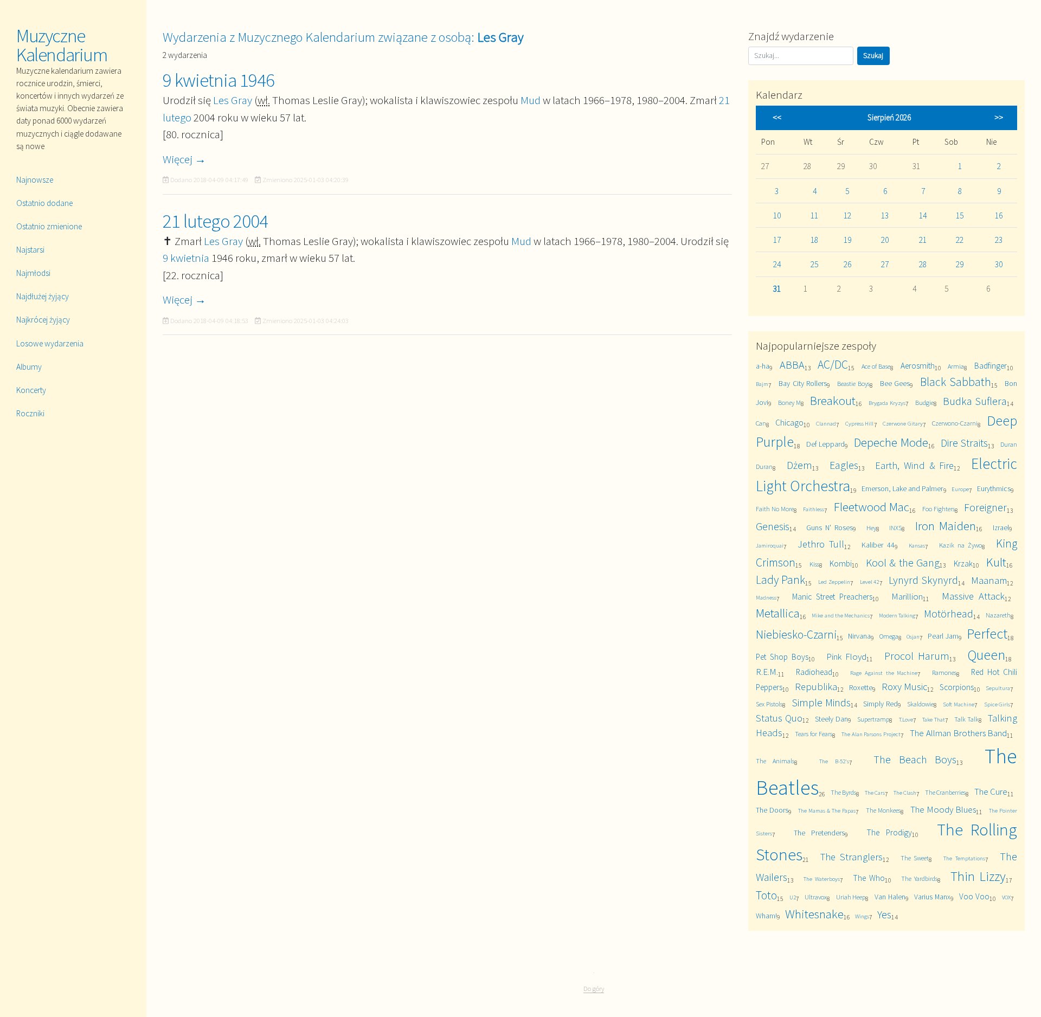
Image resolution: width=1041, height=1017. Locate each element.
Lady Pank (780, 579)
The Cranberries (945, 792)
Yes (884, 914)
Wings (862, 916)
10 (777, 215)
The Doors (772, 810)
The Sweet (915, 858)
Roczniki (30, 413)
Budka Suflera (975, 401)
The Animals (775, 761)
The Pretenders (819, 833)
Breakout (833, 400)
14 (923, 215)
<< (777, 117)
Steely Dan (831, 719)
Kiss (814, 564)
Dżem (799, 465)
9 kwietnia (186, 257)
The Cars (875, 792)
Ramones (944, 672)
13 (885, 215)
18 (814, 240)
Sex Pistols (769, 704)
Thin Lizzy (978, 876)
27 (885, 264)
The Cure (990, 791)
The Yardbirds (919, 878)
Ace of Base (876, 366)
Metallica (778, 613)
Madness (766, 597)
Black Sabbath (955, 382)
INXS (895, 528)
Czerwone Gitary (903, 423)
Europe (960, 489)
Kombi (841, 563)
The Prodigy (888, 832)
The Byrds (843, 792)
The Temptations (964, 858)
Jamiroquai (769, 545)
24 (777, 264)
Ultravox (816, 897)
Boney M (789, 402)
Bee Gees (895, 383)
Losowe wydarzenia (49, 343)
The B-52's (834, 761)
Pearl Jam (943, 636)
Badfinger (990, 366)
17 (777, 240)
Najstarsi (30, 249)
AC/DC (833, 364)
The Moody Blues (943, 809)
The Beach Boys (914, 759)
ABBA (792, 364)
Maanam (989, 580)
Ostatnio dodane (44, 203)
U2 (792, 897)
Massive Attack (973, 596)
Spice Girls (997, 704)
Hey (871, 528)
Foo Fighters (938, 509)
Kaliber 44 (878, 545)
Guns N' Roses (829, 527)
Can (761, 423)
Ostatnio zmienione (49, 226)
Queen (986, 655)
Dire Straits (964, 442)
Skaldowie (920, 704)
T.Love (906, 719)
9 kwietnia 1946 (218, 80)
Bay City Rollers (803, 383)
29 (959, 264)
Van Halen (890, 897)
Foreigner (985, 507)
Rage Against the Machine (884, 673)
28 (923, 264)
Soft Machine (958, 704)
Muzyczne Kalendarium (61, 45)
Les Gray (232, 100)
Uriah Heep (851, 897)
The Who (869, 878)
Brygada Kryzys (887, 403)
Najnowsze (34, 180)
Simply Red (880, 704)
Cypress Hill (859, 423)
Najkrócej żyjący (43, 319)
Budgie (924, 402)
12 (847, 215)
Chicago (789, 422)
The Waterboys (822, 879)
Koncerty (31, 390)
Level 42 (869, 581)
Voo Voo (974, 896)
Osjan (913, 636)
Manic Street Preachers (832, 596)
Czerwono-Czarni (955, 423)
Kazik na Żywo (960, 545)
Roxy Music (905, 686)
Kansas (917, 545)
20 (885, 240)
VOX (1006, 897)
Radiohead (814, 672)
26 (847, 264)
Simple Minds (821, 702)
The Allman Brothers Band (958, 733)
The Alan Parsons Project (871, 734)
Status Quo (779, 718)
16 (999, 215)
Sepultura (998, 688)
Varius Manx (932, 897)
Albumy (29, 367)
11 (814, 215)
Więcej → (184, 159)
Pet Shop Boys (782, 657)
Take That (933, 719)
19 (847, 240)
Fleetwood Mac (872, 506)
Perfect (987, 633)
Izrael (1001, 527)
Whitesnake (814, 914)
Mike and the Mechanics (841, 615)
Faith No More (775, 509)
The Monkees (883, 810)
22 (959, 240)
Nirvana (859, 636)
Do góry (593, 988)
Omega (888, 636)
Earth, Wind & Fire (914, 465)
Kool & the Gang (903, 562)
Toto (766, 895)
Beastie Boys (853, 383)
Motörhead (948, 613)
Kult (996, 562)
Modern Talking (897, 615)
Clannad (826, 423)
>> (998, 117)
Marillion (907, 596)
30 (999, 264)
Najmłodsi (33, 273)
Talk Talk (966, 719)
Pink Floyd (846, 656)
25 (814, 264)
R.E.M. (767, 672)
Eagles (844, 465)
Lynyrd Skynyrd (923, 580)
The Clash (905, 792)
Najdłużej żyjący (42, 296)
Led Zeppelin (834, 581)
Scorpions (957, 687)
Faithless (813, 509)
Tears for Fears (813, 734)
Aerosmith (918, 366)
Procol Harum (916, 655)
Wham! (766, 916)
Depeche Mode (891, 442)
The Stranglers (851, 857)
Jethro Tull (821, 544)
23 (999, 240)
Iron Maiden (945, 525)
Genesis (772, 526)
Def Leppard (825, 444)
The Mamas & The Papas (827, 810)
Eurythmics (994, 488)
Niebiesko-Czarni (796, 634)
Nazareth (998, 615)
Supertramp (873, 719)
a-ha (762, 366)
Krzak (963, 563)
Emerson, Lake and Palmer (902, 488)
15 (959, 215)
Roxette (860, 687)
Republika (816, 686)
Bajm (762, 384)
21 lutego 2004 (215, 221)
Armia (956, 366)
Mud (530, 100)
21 (923, 240)
